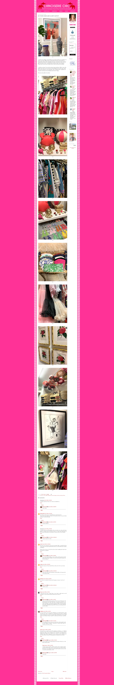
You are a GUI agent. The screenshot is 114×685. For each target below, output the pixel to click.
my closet (57, 495)
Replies (42, 520)
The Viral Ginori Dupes (73, 87)
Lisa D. (41, 544)
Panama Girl (42, 513)
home (51, 495)
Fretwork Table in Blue (73, 109)
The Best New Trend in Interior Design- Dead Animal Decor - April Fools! (73, 74)
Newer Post (40, 671)
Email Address (72, 48)
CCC (42, 495)
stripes (62, 495)
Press (60, 11)
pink (60, 495)
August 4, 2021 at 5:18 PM (49, 645)
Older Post (64, 671)
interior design (54, 495)
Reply (42, 510)
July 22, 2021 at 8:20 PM (52, 506)
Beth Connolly (44, 506)
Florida (49, 495)
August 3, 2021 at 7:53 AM (52, 640)
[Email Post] (51, 494)
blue (41, 495)
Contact (72, 11)
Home (52, 671)
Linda (41, 564)
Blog (39, 11)
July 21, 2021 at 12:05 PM (46, 564)
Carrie (41, 629)
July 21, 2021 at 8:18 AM (48, 500)
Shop (66, 11)
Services (54, 11)
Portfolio (46, 11)
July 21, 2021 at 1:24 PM (52, 599)
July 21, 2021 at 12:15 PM (47, 578)
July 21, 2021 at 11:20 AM (46, 544)
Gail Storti (42, 578)
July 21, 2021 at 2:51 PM (47, 611)
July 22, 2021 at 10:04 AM (52, 585)
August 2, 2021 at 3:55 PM (46, 629)
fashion (47, 495)
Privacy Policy (61, 678)
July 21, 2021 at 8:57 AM (48, 513)
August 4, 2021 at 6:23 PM (52, 652)
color (44, 495)
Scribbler (41, 611)
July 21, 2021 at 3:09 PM (52, 555)
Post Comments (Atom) (46, 673)
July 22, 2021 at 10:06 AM (52, 537)
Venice (64, 495)
